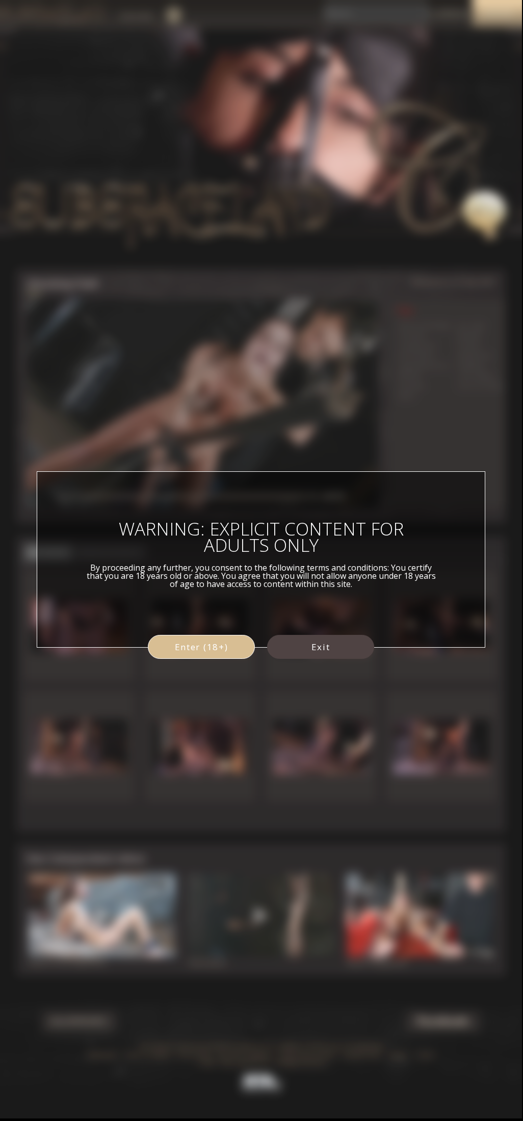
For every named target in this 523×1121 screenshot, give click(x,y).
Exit (320, 647)
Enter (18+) (201, 647)
